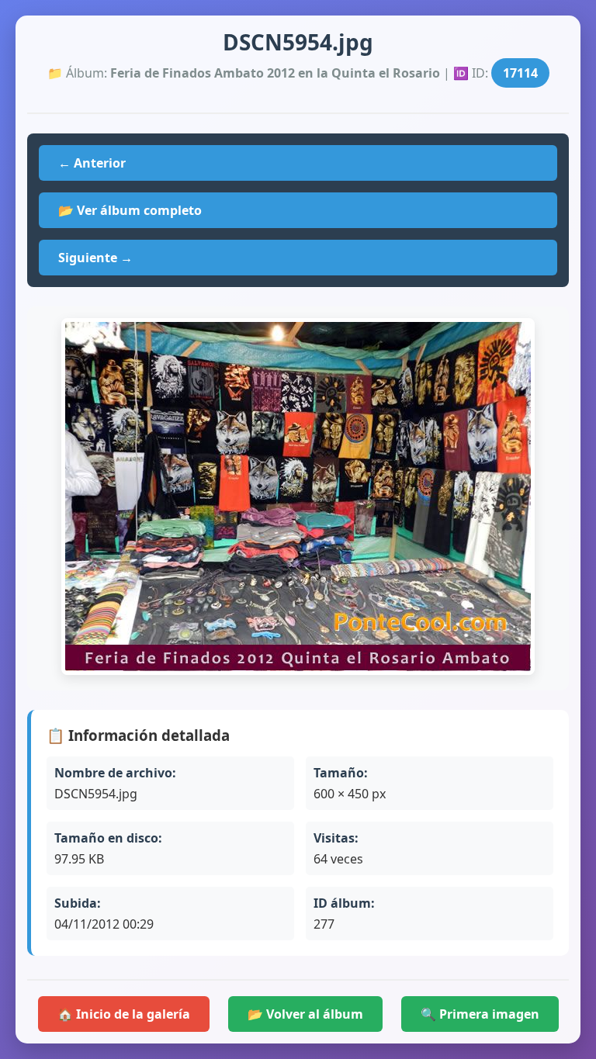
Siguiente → (95, 257)
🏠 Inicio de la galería (123, 1014)
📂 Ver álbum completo (130, 210)
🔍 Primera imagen (480, 1014)
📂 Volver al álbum (305, 1014)
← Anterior (92, 162)
